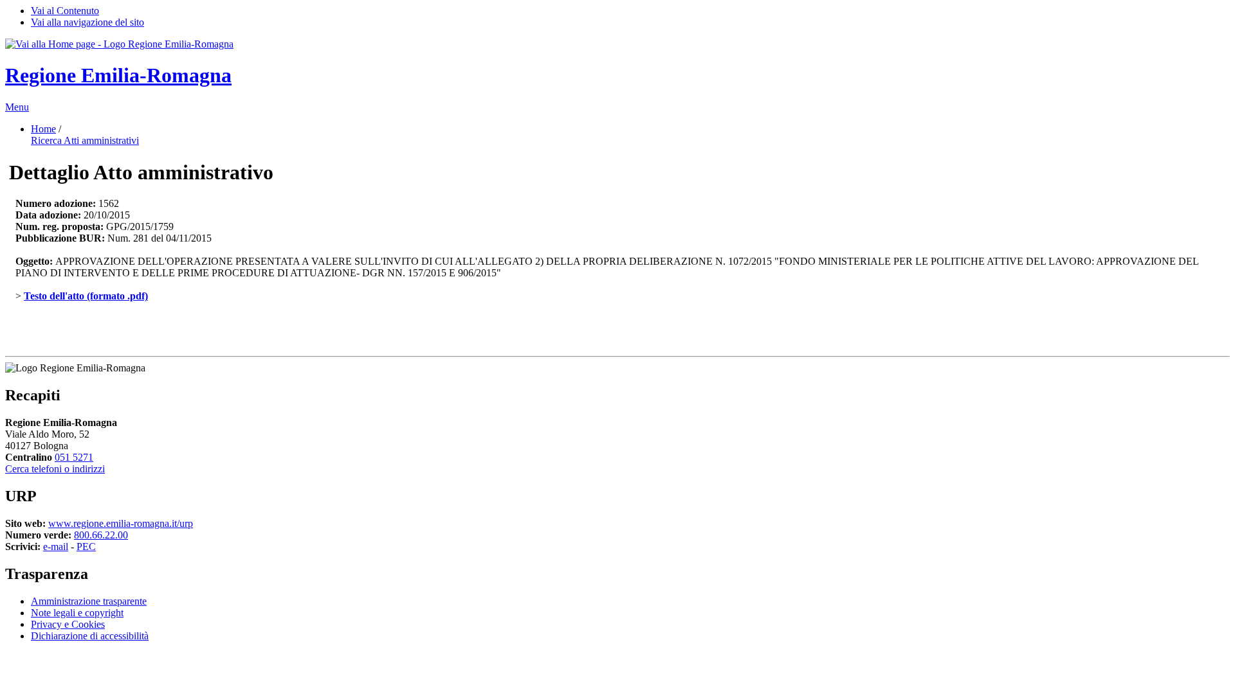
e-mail (55, 546)
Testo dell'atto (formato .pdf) (86, 295)
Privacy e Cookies (68, 624)
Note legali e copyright (77, 612)
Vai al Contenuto (65, 10)
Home (43, 128)
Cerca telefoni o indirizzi (55, 468)
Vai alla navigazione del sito (87, 22)
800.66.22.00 (101, 534)
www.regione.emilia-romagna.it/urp (120, 523)
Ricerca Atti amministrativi (85, 140)
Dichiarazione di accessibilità (90, 635)
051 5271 (74, 457)
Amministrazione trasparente (89, 601)
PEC (86, 546)
